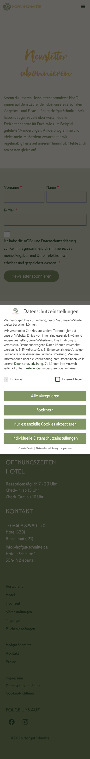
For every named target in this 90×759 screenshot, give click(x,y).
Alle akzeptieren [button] (45, 395)
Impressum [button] (66, 448)
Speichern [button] (45, 410)
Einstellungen (33, 368)
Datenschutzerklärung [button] (47, 448)
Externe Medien (72, 379)
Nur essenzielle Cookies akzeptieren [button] (45, 424)
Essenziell (16, 379)
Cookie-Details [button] (26, 448)
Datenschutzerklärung (28, 363)
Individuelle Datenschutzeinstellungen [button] (45, 438)
